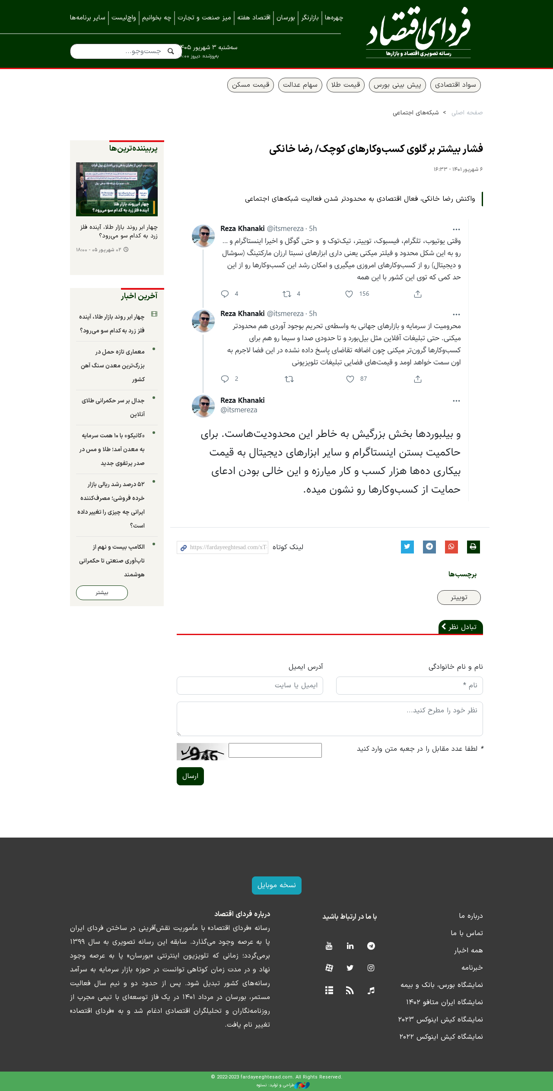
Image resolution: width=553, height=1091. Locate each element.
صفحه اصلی (467, 112)
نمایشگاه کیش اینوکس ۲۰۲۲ (441, 1037)
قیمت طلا (345, 85)
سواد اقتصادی (455, 85)
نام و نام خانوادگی (456, 667)
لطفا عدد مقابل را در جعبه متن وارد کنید (420, 749)
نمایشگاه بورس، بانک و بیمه (441, 985)
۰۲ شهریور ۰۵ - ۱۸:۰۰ (98, 250)
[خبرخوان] (350, 991)
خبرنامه (472, 968)
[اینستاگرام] (370, 968)
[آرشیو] (329, 991)
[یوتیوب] (329, 946)
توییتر (459, 597)
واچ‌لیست (123, 18)
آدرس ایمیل (306, 667)
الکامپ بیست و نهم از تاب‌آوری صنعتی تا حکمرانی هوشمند (112, 561)
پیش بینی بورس (397, 85)
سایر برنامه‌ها (87, 18)
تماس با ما (467, 933)
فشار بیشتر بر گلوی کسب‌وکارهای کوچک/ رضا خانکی (376, 149)
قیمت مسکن (250, 85)
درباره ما (471, 916)
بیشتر (101, 592)
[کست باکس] (370, 991)
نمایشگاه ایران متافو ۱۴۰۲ (444, 1002)
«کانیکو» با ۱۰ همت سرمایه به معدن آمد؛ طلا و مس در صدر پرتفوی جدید (112, 449)
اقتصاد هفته (253, 18)
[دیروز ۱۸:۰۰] (117, 189)
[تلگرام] (370, 946)
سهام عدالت (300, 85)
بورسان (285, 18)
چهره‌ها (334, 18)
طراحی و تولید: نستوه (275, 1085)
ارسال (190, 776)
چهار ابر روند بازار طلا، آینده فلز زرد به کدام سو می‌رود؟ (119, 231)
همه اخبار (468, 951)
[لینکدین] (350, 946)
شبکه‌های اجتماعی (416, 112)
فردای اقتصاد (418, 33)
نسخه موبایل (276, 885)
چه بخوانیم (157, 18)
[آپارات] (329, 968)
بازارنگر (310, 18)
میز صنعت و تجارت (204, 18)
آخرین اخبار (139, 296)
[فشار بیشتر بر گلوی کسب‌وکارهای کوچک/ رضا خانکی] (329, 359)
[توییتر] (350, 968)
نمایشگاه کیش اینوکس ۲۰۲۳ (440, 1020)
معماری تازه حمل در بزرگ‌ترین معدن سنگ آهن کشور (113, 366)
